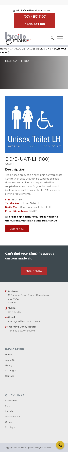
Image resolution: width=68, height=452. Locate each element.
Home (3, 48)
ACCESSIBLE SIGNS (39, 48)
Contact (9, 376)
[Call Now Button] (60, 445)
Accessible (11, 400)
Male (7, 406)
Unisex (8, 422)
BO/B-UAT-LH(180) (17, 60)
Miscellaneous (12, 416)
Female (9, 411)
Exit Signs (10, 427)
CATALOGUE (17, 48)
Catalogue (11, 370)
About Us (10, 360)
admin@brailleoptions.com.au (33, 10)
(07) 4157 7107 (35, 16)
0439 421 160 (34, 24)
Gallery (9, 365)
